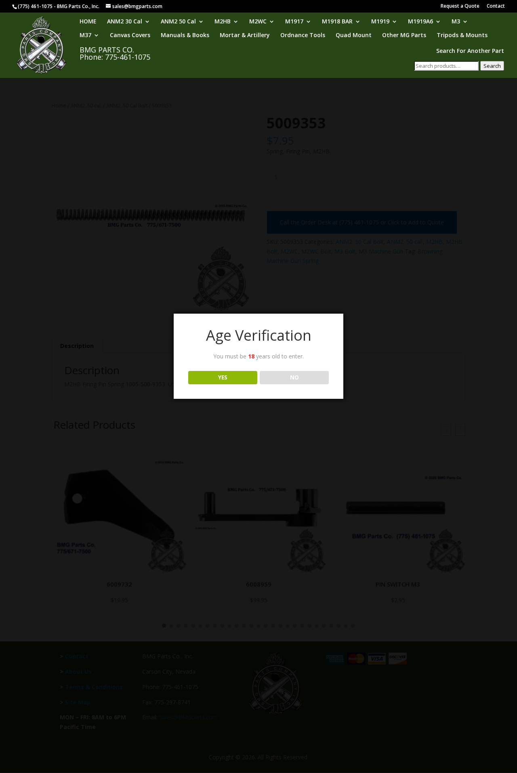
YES (222, 377)
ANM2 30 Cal (124, 22)
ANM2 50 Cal (178, 22)
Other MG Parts (404, 35)
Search (492, 65)
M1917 (294, 22)
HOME (88, 22)
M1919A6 (420, 22)
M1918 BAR (337, 22)
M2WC (258, 22)
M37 (85, 35)
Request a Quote (460, 6)
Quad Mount (354, 35)
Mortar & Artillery (245, 35)
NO (294, 377)
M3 (456, 22)
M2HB (222, 22)
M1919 (380, 22)
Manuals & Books (185, 35)
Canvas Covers (130, 35)
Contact (496, 6)
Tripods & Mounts (462, 35)
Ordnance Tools (302, 35)
